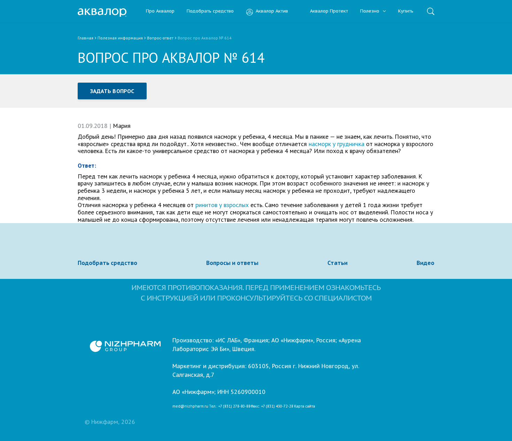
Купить (405, 11)
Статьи (337, 262)
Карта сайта (304, 406)
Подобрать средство (210, 11)
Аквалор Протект (329, 11)
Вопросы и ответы (232, 262)
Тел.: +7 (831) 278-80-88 (229, 406)
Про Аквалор (160, 11)
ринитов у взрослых (222, 205)
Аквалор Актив (272, 11)
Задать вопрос (112, 91)
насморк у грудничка (336, 144)
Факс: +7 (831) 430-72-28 (272, 406)
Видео (425, 262)
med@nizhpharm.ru (190, 406)
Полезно (370, 11)
